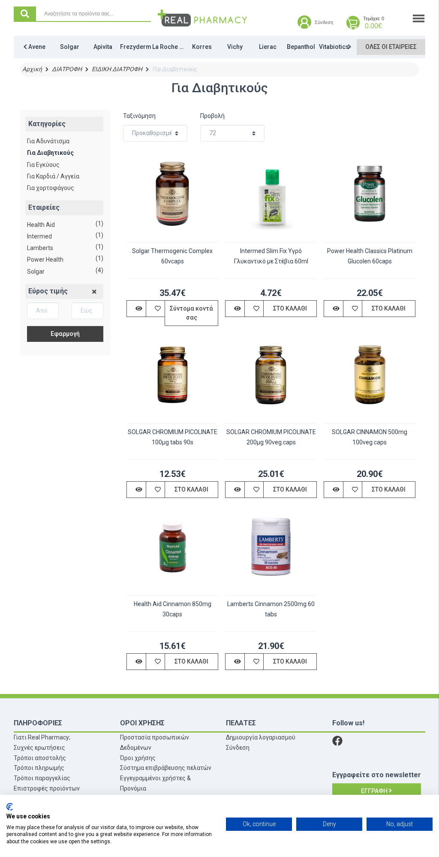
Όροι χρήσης (138, 757)
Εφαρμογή (65, 333)
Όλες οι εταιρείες (391, 46)
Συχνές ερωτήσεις (39, 747)
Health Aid (41, 224)
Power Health (45, 259)
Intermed (39, 236)
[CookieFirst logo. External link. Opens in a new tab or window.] (9, 807)
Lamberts (40, 247)
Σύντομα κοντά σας (191, 313)
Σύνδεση (238, 747)
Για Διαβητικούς (50, 152)
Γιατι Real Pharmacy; (42, 737)
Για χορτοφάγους (50, 187)
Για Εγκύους (43, 164)
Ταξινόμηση (139, 115)
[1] (94, 292)
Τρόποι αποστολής (40, 757)
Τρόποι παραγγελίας (42, 778)
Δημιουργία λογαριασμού (260, 737)
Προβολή (212, 115)
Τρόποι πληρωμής (39, 767)
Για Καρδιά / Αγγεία (53, 176)
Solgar (36, 271)
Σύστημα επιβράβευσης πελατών (165, 767)
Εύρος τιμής (48, 291)
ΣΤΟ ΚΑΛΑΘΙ (290, 308)
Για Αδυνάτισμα (48, 141)
